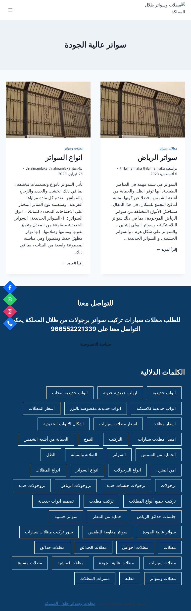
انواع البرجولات (127, 470)
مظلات (170, 547)
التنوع (89, 439)
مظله (130, 578)
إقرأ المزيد (167, 249)
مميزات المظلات (95, 578)
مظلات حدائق (52, 547)
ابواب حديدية (164, 392)
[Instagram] (10, 311)
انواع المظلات (48, 470)
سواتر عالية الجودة (159, 531)
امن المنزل (166, 470)
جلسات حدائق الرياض (156, 516)
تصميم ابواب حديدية (56, 501)
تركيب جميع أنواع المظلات (152, 501)
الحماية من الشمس (158, 454)
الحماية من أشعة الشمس (46, 439)
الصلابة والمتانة (84, 454)
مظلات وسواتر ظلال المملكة (70, 603)
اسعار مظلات (164, 423)
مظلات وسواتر (168, 148)
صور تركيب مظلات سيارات (49, 531)
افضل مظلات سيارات (157, 439)
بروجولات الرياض (75, 485)
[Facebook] (10, 287)
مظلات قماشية (70, 562)
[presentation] (142, 110)
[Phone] (10, 324)
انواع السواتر (64, 157)
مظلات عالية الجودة (116, 562)
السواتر (119, 454)
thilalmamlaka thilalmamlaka (142, 168)
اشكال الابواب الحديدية (63, 423)
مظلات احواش (135, 547)
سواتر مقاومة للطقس (107, 531)
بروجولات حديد (31, 485)
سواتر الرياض (157, 157)
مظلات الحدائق (93, 547)
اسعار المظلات (42, 408)
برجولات (168, 485)
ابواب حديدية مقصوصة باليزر (95, 408)
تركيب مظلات (101, 501)
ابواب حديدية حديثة (120, 392)
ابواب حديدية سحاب (70, 392)
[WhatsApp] (10, 299)
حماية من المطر (107, 516)
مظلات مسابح (29, 562)
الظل (50, 454)
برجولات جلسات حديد (125, 485)
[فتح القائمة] (10, 10)
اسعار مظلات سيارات (118, 423)
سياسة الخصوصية (95, 344)
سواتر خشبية (65, 516)
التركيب (115, 439)
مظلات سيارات (162, 562)
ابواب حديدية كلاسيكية (156, 408)
